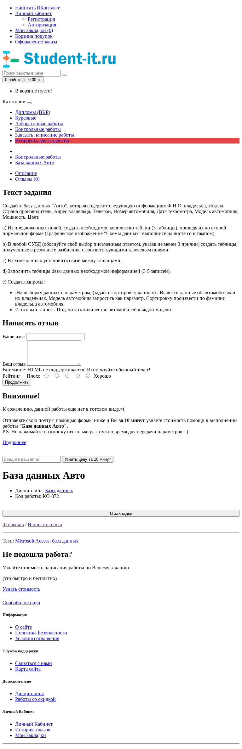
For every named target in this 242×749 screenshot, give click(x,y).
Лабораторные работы (39, 123)
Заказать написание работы (44, 135)
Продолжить (17, 382)
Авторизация (42, 24)
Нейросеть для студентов (42, 140)
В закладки (121, 513)
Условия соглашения (37, 638)
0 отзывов (13, 524)
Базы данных (59, 490)
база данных (65, 540)
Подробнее (14, 442)
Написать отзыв (45, 524)
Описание (26, 173)
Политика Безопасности (41, 632)
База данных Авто (34, 162)
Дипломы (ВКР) (32, 112)
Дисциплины (29, 693)
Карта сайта (28, 669)
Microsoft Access (32, 540)
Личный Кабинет (34, 724)
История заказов (32, 729)
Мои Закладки (30, 735)
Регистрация (41, 19)
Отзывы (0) (27, 179)
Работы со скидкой (35, 699)
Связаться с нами (33, 663)
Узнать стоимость (21, 589)
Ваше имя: (14, 336)
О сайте (23, 627)
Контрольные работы (38, 129)
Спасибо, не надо (21, 602)
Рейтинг (11, 376)
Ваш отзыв (14, 364)
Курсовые (25, 118)
